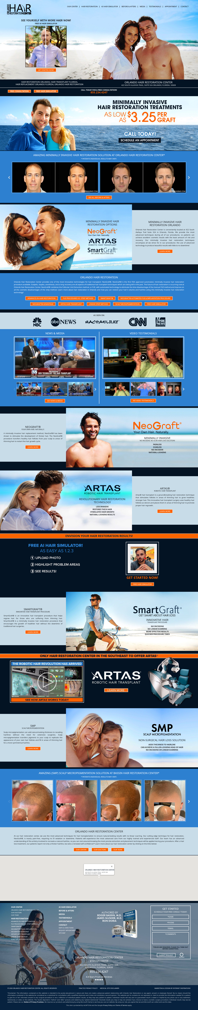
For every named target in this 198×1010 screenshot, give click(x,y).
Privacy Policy (107, 1005)
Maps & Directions (66, 928)
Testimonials (155, 6)
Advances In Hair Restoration (41, 298)
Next (188, 177)
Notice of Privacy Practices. (34, 1002)
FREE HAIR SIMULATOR (46, 91)
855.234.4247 (99, 92)
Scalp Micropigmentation (127, 304)
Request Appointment (67, 930)
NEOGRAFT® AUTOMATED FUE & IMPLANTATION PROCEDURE (145, 298)
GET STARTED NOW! (46, 70)
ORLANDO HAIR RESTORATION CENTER (99, 870)
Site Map (62, 933)
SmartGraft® (107, 298)
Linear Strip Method (98, 304)
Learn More (165, 251)
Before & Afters (129, 6)
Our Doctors (100, 849)
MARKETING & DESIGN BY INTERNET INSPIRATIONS (172, 988)
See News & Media (55, 401)
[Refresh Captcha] (181, 955)
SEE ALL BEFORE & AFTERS (99, 197)
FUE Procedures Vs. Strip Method (78, 298)
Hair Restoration (19, 918)
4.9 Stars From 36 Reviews (99, 976)
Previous (10, 177)
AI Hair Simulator (109, 6)
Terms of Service (121, 1005)
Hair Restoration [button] (89, 6)
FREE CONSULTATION (19, 91)
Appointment (171, 6)
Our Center (81, 849)
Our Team (117, 849)
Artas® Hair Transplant (20, 934)
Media (142, 6)
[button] (99, 877)
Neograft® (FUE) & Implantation (24, 929)
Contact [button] (185, 6)
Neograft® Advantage (42, 304)
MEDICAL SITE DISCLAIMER (109, 988)
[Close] (111, 866)
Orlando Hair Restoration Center (24, 910)
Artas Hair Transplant (71, 304)
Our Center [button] (72, 6)
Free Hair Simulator (156, 304)
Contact (63, 925)
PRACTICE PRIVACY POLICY (88, 988)
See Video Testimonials (143, 400)
